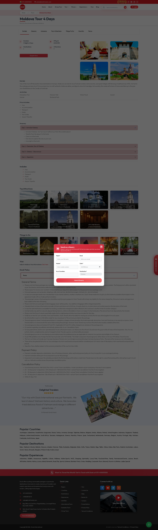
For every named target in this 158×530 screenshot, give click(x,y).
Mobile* (58, 263)
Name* (58, 255)
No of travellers (60, 271)
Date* (81, 263)
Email (81, 255)
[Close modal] (101, 246)
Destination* (83, 271)
